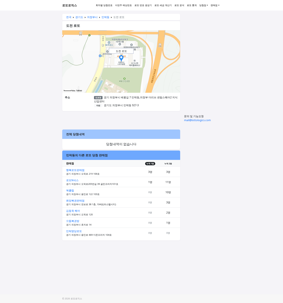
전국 (68, 17)
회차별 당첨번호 (104, 5)
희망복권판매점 (75, 200)
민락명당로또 (74, 231)
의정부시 (92, 17)
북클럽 (70, 190)
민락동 (105, 17)
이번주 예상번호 (123, 5)
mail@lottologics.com (197, 120)
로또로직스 (69, 5)
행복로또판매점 (75, 170)
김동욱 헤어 (73, 211)
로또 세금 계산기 (163, 5)
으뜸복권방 (72, 221)
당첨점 (202, 5)
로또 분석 (179, 5)
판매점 (214, 5)
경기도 (79, 17)
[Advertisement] (121, 119)
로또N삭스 (72, 180)
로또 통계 (192, 5)
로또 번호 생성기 (143, 5)
